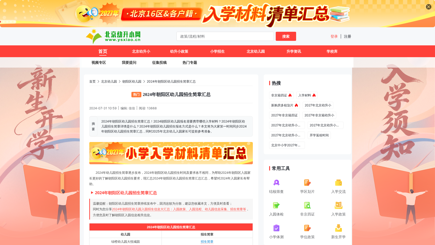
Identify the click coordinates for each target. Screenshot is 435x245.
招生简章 (207, 241)
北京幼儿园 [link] (109, 81)
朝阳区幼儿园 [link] (131, 81)
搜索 (286, 36)
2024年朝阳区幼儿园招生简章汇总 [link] (171, 81)
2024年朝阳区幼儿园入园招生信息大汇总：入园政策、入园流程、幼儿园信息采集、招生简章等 (179, 209)
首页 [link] (92, 81)
